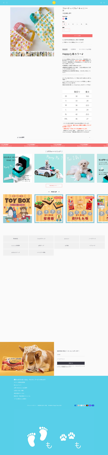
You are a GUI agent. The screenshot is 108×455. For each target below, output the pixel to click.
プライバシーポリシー (31, 405)
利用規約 (63, 366)
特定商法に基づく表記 (42, 405)
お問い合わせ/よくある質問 (20, 387)
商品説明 (64, 49)
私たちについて (17, 385)
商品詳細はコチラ (53, 185)
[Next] (102, 168)
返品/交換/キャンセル (19, 393)
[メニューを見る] (4, 2)
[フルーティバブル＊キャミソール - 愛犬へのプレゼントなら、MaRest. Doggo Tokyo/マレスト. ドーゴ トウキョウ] (12, 54)
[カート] (104, 2)
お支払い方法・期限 (19, 390)
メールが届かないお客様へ (20, 398)
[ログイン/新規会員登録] (101, 2)
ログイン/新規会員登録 (19, 382)
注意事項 (73, 49)
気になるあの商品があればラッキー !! (16, 145)
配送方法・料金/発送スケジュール (22, 396)
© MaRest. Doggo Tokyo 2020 (54, 405)
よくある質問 (20, 137)
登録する (71, 363)
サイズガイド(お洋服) (85, 49)
